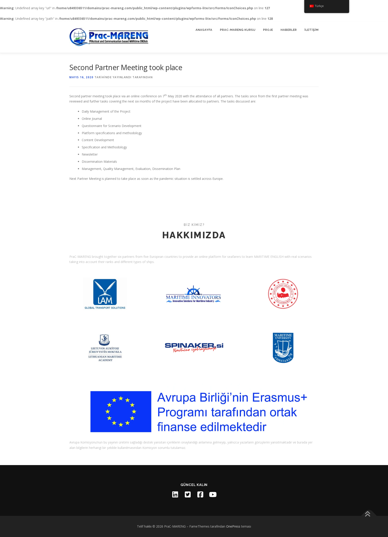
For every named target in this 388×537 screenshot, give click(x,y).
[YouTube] (212, 494)
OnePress (233, 526)
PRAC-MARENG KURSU (238, 29)
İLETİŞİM (311, 29)
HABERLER (289, 29)
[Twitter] (187, 494)
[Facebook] (200, 494)
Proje (268, 29)
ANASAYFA (204, 29)
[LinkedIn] (175, 494)
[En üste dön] (369, 516)
